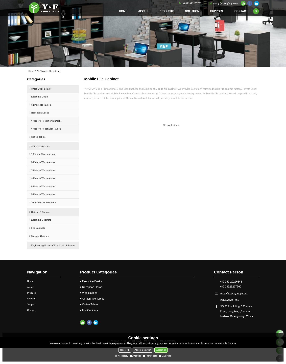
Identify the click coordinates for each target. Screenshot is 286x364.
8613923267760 (229, 299)
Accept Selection (143, 350)
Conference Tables (93, 298)
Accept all (161, 350)
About (143, 11)
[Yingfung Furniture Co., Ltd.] (43, 7)
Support (216, 11)
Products (166, 11)
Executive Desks (92, 281)
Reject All (124, 350)
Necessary (123, 356)
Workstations (89, 292)
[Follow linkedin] (256, 3)
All (38, 71)
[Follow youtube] (243, 3)
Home (123, 11)
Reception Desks (92, 287)
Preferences (151, 356)
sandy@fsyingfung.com (225, 3)
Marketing (166, 356)
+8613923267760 (192, 3)
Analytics (136, 356)
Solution (192, 11)
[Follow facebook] (249, 3)
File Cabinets (90, 310)
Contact (241, 11)
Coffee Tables (90, 304)
